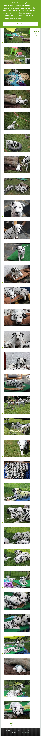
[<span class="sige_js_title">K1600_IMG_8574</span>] (17, 217)
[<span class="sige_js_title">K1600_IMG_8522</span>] (17, 64)
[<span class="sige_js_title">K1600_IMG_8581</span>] (17, 326)
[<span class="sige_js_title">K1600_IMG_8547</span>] (17, 108)
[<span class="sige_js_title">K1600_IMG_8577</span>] (17, 260)
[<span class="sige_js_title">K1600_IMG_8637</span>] (17, 719)
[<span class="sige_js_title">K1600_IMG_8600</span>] (17, 435)
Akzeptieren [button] (20, 24)
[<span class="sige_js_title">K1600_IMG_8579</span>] (17, 282)
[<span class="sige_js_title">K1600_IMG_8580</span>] (17, 304)
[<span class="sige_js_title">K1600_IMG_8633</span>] (17, 675)
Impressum (25, 732)
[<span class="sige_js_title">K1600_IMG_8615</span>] (17, 500)
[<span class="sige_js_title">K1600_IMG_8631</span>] (17, 653)
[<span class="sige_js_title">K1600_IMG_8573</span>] (17, 195)
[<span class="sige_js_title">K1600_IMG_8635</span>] (17, 697)
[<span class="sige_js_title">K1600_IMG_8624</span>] (17, 588)
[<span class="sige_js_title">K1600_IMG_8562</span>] (17, 173)
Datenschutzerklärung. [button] (17, 18)
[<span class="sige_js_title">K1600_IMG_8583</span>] (17, 348)
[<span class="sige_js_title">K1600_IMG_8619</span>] (17, 522)
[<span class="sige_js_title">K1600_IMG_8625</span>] (17, 609)
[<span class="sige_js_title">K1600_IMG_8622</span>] (17, 544)
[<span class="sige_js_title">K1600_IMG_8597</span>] (17, 413)
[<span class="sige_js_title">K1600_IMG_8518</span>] (17, 42)
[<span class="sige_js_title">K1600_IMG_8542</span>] (17, 86)
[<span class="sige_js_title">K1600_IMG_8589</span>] (17, 369)
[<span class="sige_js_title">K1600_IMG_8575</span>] (17, 238)
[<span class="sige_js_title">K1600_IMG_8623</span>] (17, 566)
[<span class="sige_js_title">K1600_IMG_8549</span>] (17, 129)
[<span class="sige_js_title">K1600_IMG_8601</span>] (17, 457)
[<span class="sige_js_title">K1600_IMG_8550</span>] (17, 151)
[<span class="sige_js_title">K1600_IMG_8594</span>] (17, 391)
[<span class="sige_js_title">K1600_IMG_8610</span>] (17, 479)
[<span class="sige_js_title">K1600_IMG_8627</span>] (17, 631)
